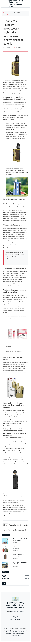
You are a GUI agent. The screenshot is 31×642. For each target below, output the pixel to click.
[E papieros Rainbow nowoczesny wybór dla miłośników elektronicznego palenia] (15, 65)
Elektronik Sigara (10, 633)
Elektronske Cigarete (15, 635)
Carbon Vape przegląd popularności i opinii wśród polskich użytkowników (15, 530)
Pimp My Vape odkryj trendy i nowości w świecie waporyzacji (15, 525)
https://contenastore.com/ (18, 611)
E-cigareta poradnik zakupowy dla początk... (20, 547)
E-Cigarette (18, 631)
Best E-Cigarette (10, 631)
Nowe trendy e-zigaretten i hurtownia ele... (20, 539)
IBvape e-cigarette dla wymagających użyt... (18, 555)
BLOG (8, 14)
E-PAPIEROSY (17, 619)
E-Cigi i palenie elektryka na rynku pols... (20, 563)
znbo (4, 47)
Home (4, 12)
